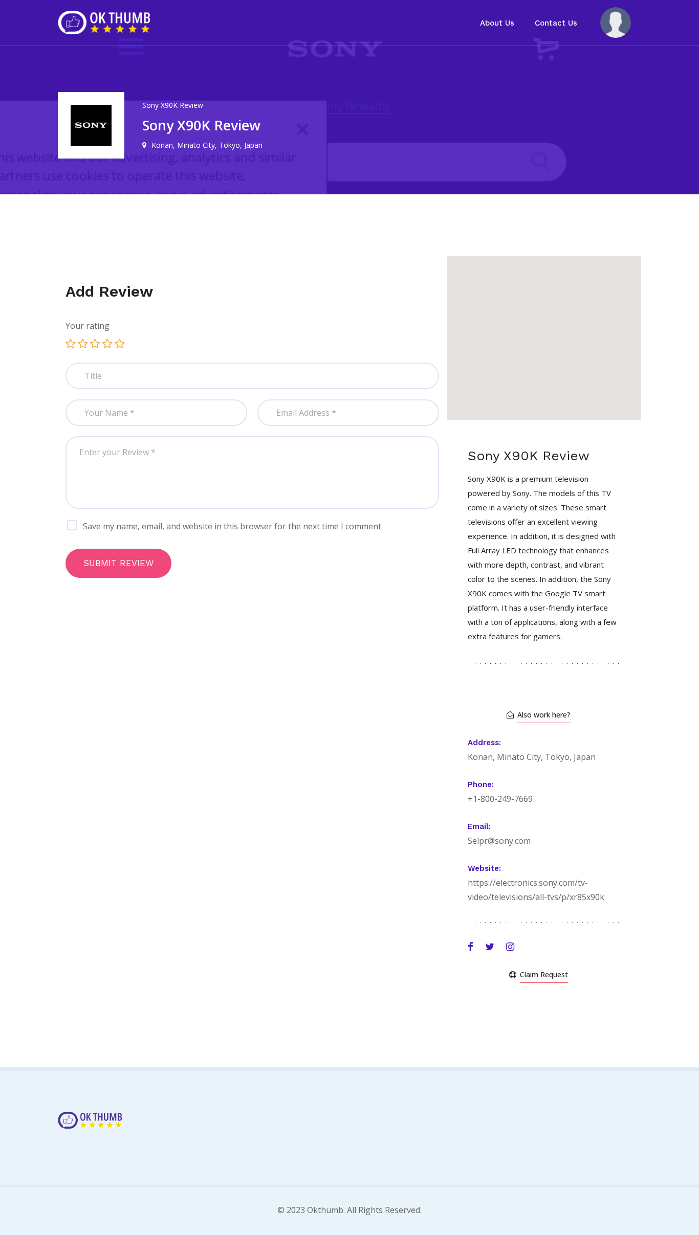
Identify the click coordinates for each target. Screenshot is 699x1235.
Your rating (87, 325)
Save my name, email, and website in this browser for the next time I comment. (233, 526)
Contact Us (556, 23)
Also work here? (544, 715)
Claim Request (544, 974)
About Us (497, 23)
